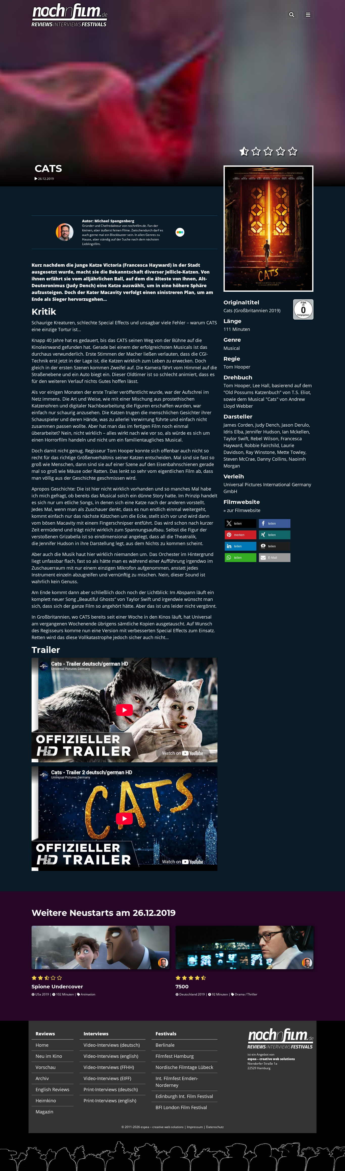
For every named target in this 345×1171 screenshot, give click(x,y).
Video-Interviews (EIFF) (107, 1078)
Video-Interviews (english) (111, 1056)
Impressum (195, 1127)
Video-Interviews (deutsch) (112, 1045)
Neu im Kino (49, 1056)
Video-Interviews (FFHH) (109, 1067)
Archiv (42, 1078)
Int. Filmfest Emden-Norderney (177, 1081)
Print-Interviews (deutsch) (111, 1089)
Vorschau (46, 1067)
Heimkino (46, 1100)
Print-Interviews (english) (110, 1100)
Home (42, 1045)
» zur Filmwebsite (242, 510)
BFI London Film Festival (181, 1107)
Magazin (44, 1112)
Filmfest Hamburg (175, 1056)
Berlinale (165, 1045)
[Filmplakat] (268, 232)
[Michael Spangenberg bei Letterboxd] (180, 232)
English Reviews (52, 1089)
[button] (240, 523)
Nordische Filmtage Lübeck (184, 1067)
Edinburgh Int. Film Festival (184, 1096)
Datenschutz (215, 1127)
